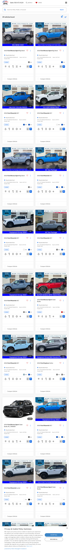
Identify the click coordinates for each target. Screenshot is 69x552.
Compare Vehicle (12, 79)
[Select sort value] (65, 17)
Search (62, 9)
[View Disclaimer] (20, 66)
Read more (29, 546)
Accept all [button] (53, 535)
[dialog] (34, 539)
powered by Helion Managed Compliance (15, 548)
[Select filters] (62, 17)
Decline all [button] (54, 539)
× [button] (67, 528)
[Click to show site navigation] (66, 3)
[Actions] (30, 50)
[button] (32, 34)
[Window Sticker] (30, 66)
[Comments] (28, 66)
